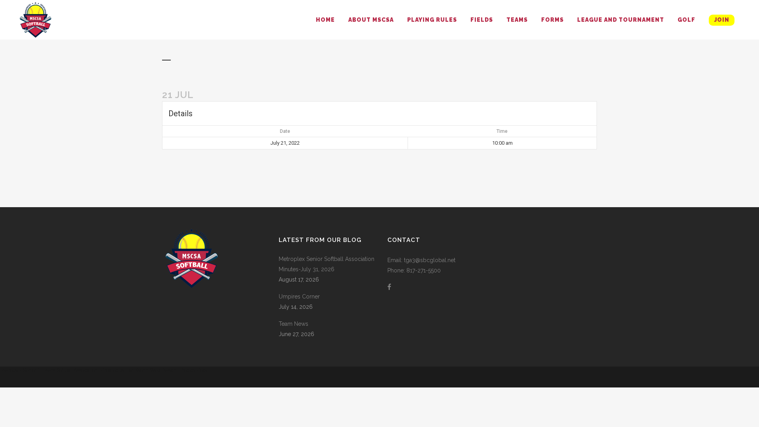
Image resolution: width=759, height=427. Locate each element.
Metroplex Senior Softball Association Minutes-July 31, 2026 (326, 264)
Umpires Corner (299, 296)
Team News (293, 324)
